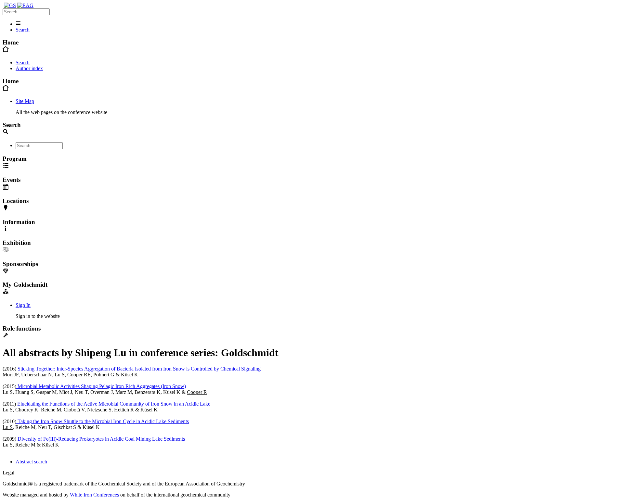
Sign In (23, 305)
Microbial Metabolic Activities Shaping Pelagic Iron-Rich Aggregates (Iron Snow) (101, 386)
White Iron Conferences (94, 494)
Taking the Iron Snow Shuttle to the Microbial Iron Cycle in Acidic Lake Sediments (102, 421)
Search (23, 29)
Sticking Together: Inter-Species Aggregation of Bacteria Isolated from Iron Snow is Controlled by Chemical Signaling (138, 368)
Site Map (25, 101)
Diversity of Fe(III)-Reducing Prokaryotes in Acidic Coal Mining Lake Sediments (100, 439)
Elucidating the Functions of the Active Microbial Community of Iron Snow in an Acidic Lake (113, 404)
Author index (29, 68)
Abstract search (31, 461)
